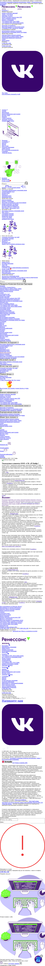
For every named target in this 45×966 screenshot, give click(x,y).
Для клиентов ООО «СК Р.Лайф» (11, 21)
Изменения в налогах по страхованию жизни (13, 278)
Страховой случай (5, 294)
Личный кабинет (4, 448)
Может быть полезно (5, 352)
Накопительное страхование (7, 312)
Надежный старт (6, 240)
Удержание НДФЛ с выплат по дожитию (12, 28)
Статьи (4, 39)
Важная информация (8, 392)
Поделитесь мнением (13, 963)
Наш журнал (5, 146)
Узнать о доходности (7, 14)
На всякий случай (7, 360)
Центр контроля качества (6, 291)
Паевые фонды (6, 262)
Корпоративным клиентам (10, 412)
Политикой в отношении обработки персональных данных (15, 2)
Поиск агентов (5, 40)
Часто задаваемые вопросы (9, 18)
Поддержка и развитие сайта (19, 762)
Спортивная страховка (8, 213)
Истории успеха (6, 115)
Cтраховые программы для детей (10, 237)
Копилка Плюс (6, 193)
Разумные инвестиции (7, 263)
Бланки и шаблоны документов (10, 204)
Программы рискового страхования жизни (13, 210)
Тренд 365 (4, 265)
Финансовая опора (7, 197)
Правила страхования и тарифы (10, 664)
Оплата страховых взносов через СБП (12, 17)
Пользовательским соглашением (10, 759)
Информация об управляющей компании (12, 683)
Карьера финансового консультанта (11, 114)
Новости (4, 143)
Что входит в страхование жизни (10, 276)
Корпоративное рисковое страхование (12, 31)
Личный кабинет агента (6, 332)
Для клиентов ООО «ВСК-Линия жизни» (13, 22)
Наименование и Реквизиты (9, 687)
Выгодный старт (6, 272)
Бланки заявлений (4, 296)
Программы (5, 645)
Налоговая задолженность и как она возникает (14, 202)
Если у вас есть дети (8, 366)
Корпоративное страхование (7, 317)
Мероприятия (5, 112)
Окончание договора (7, 16)
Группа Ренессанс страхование (10, 680)
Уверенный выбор (6, 195)
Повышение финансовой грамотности (11, 37)
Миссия (4, 144)
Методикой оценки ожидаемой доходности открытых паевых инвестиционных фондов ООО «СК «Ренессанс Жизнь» (22, 802)
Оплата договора (6, 658)
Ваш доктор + (5, 212)
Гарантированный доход (8, 191)
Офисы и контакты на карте (29, 631)
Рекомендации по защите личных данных (12, 36)
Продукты (4, 284)
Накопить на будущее (8, 342)
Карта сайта (5, 652)
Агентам (4, 110)
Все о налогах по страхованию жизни (14, 406)
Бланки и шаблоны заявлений (10, 13)
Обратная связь (4, 302)
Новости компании (7, 200)
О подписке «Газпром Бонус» (8, 287)
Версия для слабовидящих (9, 764)
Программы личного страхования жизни (5, 308)
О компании (5, 141)
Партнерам (4, 140)
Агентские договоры (7, 119)
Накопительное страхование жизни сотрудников (14, 32)
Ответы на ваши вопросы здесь (8, 627)
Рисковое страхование (5, 310)
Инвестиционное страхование (7, 313)
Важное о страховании (8, 20)
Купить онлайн (6, 181)
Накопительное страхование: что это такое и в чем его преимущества (20, 277)
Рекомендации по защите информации (10, 607)
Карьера (4, 679)
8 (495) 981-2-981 (6, 43)
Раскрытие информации (8, 147)
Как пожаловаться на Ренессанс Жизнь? (11, 606)
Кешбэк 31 (5, 241)
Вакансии (4, 116)
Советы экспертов (6, 118)
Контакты (4, 178)
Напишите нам (5, 179)
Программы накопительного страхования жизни (14, 190)
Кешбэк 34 (5, 194)
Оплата (2, 451)
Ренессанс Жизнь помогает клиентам (11, 35)
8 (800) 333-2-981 (6, 46)
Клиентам (4, 10)
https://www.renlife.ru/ (20, 799)
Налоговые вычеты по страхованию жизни (13, 26)
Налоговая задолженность (9, 25)
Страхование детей (5, 314)
